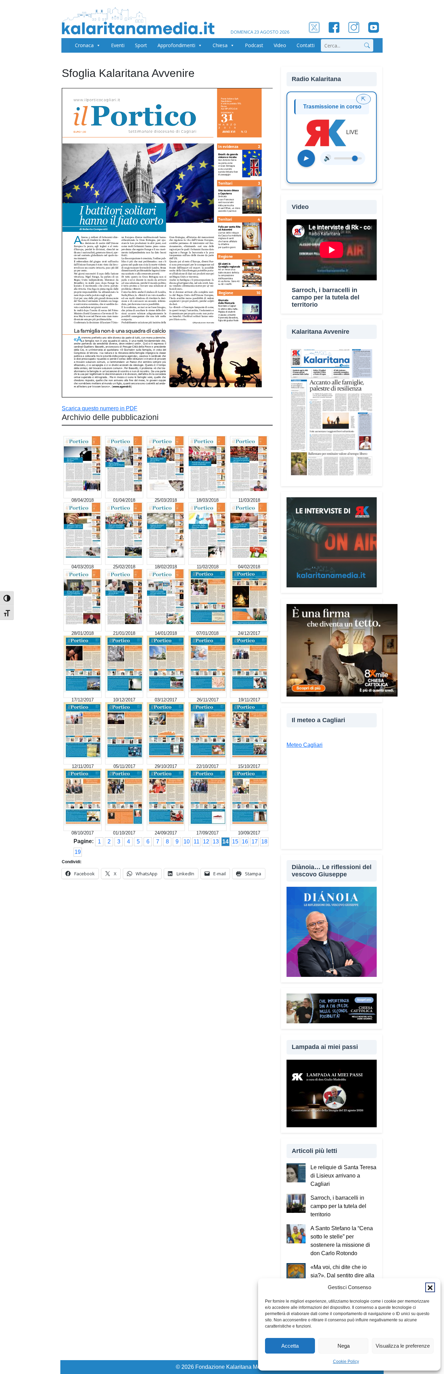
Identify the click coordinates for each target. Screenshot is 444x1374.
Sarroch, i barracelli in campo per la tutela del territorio (338, 1206)
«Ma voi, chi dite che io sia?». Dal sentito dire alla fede (342, 1275)
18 (264, 841)
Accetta (290, 1346)
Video (280, 45)
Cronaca (84, 45)
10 (186, 841)
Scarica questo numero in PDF (99, 408)
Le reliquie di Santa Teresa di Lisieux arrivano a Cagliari (343, 1175)
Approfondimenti (176, 45)
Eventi (118, 45)
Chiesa (220, 45)
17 (254, 841)
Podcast (254, 45)
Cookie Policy (346, 1361)
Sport (141, 45)
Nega (344, 1346)
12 (206, 841)
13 (216, 841)
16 (245, 841)
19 (78, 852)
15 (235, 841)
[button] (430, 1287)
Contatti (306, 45)
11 (196, 841)
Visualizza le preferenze (403, 1346)
